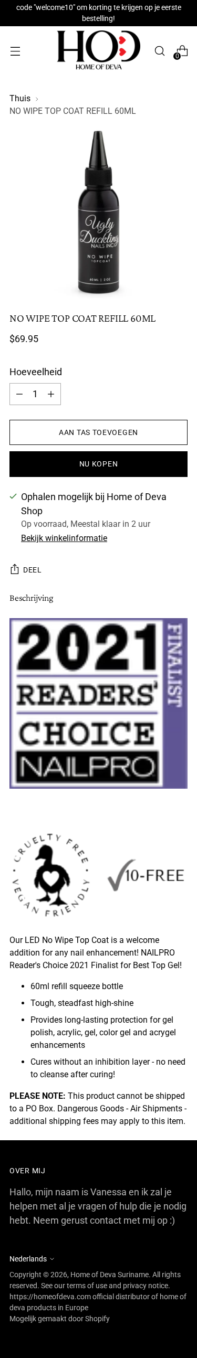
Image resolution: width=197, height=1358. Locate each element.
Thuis (19, 98)
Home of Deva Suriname (109, 1274)
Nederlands (28, 1259)
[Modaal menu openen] (15, 51)
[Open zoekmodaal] (159, 51)
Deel (32, 570)
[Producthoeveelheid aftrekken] (51, 394)
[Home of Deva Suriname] (99, 50)
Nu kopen (98, 464)
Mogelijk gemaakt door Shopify (59, 1318)
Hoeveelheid (35, 371)
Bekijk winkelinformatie (64, 538)
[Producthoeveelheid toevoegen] (19, 394)
